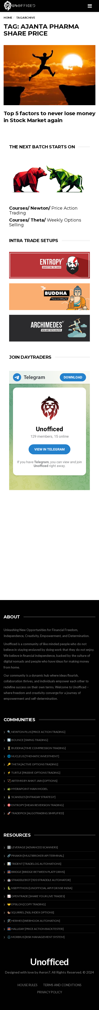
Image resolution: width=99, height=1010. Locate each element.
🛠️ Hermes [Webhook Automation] (33, 920)
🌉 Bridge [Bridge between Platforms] (36, 872)
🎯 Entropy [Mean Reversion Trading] (35, 805)
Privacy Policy (49, 992)
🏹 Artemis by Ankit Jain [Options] (32, 780)
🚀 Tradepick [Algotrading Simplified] (35, 813)
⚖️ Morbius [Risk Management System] (36, 937)
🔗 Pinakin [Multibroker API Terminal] (35, 855)
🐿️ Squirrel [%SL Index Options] (30, 912)
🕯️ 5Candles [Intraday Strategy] (31, 797)
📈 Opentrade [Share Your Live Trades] (36, 896)
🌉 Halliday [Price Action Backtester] (35, 929)
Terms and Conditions (62, 985)
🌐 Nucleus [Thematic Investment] (33, 756)
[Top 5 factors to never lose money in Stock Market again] (49, 75)
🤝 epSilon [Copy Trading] (26, 904)
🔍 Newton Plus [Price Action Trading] (36, 732)
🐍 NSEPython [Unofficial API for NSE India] (39, 888)
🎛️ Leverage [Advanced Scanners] (32, 847)
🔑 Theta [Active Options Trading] (32, 764)
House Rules (27, 985)
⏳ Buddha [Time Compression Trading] (36, 748)
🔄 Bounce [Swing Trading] (27, 740)
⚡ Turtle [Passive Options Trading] (33, 772)
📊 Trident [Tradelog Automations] (34, 863)
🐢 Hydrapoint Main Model (27, 789)
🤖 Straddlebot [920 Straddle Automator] (39, 880)
